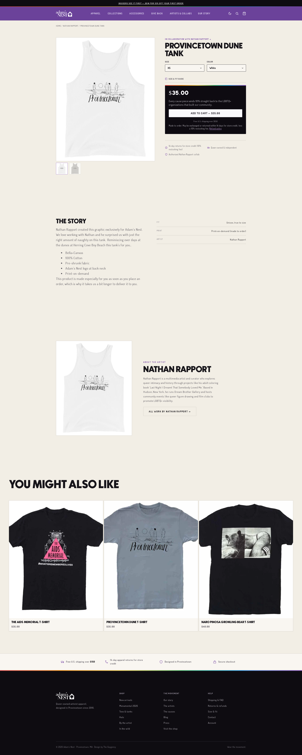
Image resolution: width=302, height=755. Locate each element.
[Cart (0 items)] (244, 13)
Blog (166, 717)
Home (58, 26)
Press (166, 722)
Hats (121, 717)
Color (210, 62)
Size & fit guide (176, 79)
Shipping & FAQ (215, 700)
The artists (169, 705)
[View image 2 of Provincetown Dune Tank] (75, 168)
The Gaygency (109, 747)
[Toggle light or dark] (230, 13)
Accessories (136, 13)
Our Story (204, 13)
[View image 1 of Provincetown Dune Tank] (62, 168)
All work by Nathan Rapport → (170, 411)
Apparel (96, 13)
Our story (168, 700)
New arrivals (125, 700)
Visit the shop (170, 728)
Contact (212, 717)
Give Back (157, 13)
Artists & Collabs (181, 13)
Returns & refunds (217, 705)
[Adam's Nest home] (64, 13)
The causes (169, 711)
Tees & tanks (126, 711)
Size (167, 62)
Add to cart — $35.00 (205, 113)
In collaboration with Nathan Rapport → (188, 39)
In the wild (124, 728)
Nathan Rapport (70, 26)
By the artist (125, 722)
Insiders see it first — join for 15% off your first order (151, 3)
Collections (115, 13)
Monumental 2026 (128, 705)
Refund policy (215, 128)
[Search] (237, 13)
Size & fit (212, 711)
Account (212, 722)
